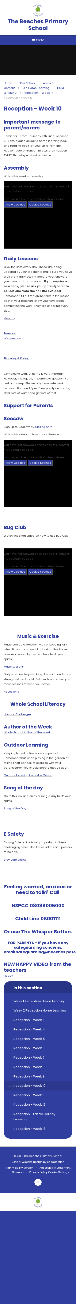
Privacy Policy (38, 1172)
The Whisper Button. (46, 931)
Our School (27, 83)
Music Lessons (14, 667)
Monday (9, 318)
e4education (55, 1162)
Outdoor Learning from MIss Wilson (28, 775)
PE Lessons (12, 692)
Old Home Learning (36, 88)
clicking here (44, 427)
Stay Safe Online (15, 860)
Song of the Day (15, 808)
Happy (8, 976)
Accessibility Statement (55, 1168)
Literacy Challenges (17, 714)
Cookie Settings (40, 205)
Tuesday (10, 333)
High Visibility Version (19, 1168)
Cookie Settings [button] (58, 1172)
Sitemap (18, 1172)
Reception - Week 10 (18, 98)
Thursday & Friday (16, 358)
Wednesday (12, 338)
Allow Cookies (15, 205)
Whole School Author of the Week (27, 732)
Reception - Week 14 (38, 93)
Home (8, 83)
